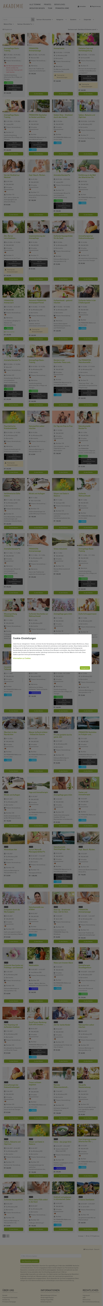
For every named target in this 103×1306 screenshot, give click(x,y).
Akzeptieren (85, 668)
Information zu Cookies (22, 658)
